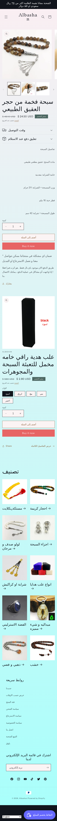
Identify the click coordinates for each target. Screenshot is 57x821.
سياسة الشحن (12, 709)
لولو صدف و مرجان (11, 546)
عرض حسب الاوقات (15, 695)
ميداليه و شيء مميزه (40, 626)
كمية (4, 220)
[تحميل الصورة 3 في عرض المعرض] (42, 88)
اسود (7, 393)
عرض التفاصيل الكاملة (41, 446)
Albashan (23, 798)
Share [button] (9, 446)
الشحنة (16, 121)
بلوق (8, 743)
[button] (6, 17)
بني (41, 393)
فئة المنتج (10, 702)
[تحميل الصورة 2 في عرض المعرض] (28, 88)
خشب (34, 664)
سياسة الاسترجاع (13, 715)
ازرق (20, 393)
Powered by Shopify (36, 798)
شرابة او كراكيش (14, 585)
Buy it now (28, 246)
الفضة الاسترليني (14, 625)
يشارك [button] (9, 283)
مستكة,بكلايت (12, 508)
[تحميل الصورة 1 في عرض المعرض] (13, 88)
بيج (31, 393)
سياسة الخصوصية (14, 722)
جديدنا (8, 688)
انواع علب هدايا (41, 585)
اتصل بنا (9, 729)
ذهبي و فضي (11, 664)
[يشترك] (47, 767)
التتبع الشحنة (11, 736)
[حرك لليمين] (53, 89)
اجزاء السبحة (39, 544)
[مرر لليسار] (3, 89)
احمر (7, 400)
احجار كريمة (38, 508)
